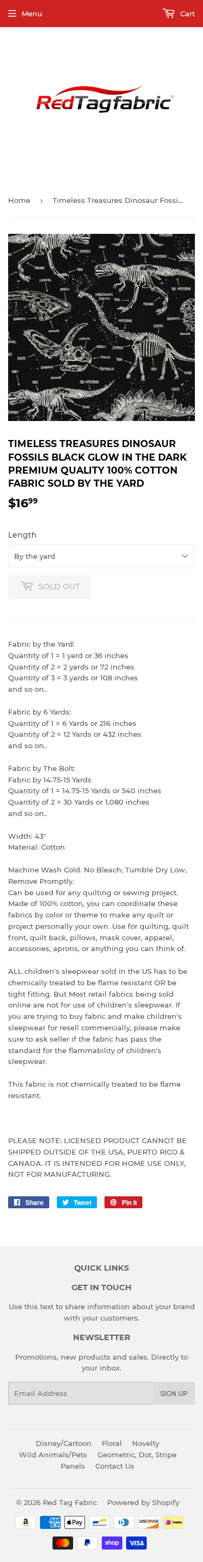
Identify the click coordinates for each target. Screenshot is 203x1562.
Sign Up (174, 1393)
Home (19, 200)
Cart (186, 13)
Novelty (145, 1443)
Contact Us (114, 1466)
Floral (112, 1443)
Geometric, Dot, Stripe (136, 1454)
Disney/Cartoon (63, 1443)
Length (22, 535)
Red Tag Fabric (70, 1502)
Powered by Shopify (143, 1502)
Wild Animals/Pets (53, 1454)
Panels (73, 1466)
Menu (32, 13)
